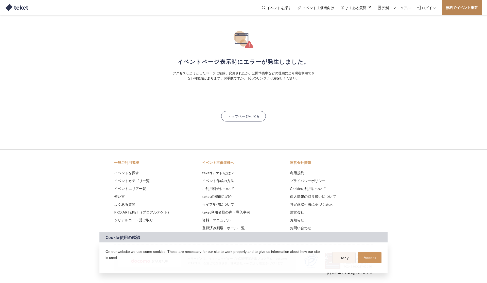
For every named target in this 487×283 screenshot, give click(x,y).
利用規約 (297, 173)
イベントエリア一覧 (130, 188)
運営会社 (297, 212)
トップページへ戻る (243, 116)
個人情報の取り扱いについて (313, 196)
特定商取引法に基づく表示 (311, 204)
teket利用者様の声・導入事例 (226, 212)
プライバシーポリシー (307, 181)
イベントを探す (126, 173)
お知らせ (297, 220)
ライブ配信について (218, 204)
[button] (106, 264)
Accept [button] (370, 258)
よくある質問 (124, 204)
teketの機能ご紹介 (217, 196)
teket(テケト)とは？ (218, 173)
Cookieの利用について (308, 188)
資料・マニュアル (216, 220)
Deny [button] (344, 258)
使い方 (119, 196)
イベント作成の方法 (218, 181)
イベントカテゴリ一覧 (132, 181)
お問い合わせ (300, 228)
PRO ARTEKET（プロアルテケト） (142, 212)
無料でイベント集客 (462, 7)
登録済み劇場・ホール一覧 (223, 228)
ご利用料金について (218, 188)
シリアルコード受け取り (133, 220)
